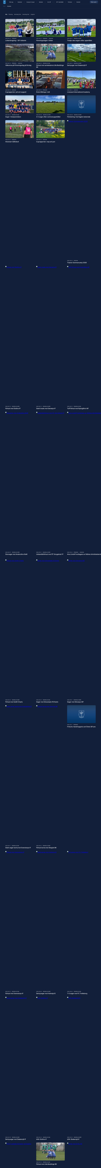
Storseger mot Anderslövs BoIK (16, 554)
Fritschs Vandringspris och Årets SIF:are (81, 727)
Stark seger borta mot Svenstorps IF (18, 848)
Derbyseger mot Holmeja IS (46, 993)
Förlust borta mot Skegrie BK (46, 848)
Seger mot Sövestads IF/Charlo (47, 702)
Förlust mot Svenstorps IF (14, 993)
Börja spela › (94, 2)
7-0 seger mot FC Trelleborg (77, 993)
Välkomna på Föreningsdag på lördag (18, 65)
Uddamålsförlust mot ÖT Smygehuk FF (49, 554)
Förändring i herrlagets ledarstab (78, 117)
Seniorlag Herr (77, 38)
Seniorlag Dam (46, 63)
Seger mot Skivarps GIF (75, 702)
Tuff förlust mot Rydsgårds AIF (78, 408)
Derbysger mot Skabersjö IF (77, 65)
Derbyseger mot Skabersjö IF (15, 1139)
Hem (4, 6)
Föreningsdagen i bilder (44, 40)
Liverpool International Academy (78, 92)
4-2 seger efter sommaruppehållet (48, 117)
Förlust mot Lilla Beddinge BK (46, 1164)
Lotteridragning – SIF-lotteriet (15, 40)
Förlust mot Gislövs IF (13, 408)
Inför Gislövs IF (41, 1139)
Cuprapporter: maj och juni (45, 142)
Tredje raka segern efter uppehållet (79, 40)
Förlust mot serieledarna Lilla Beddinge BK (50, 66)
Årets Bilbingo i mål (43, 92)
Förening (14, 38)
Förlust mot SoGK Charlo (14, 702)
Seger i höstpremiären (13, 117)
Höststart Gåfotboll (12, 142)
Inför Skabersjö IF (73, 1139)
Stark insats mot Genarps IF (46, 408)
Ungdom (51, 38)
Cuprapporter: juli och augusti (15, 92)
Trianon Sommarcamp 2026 (77, 263)
